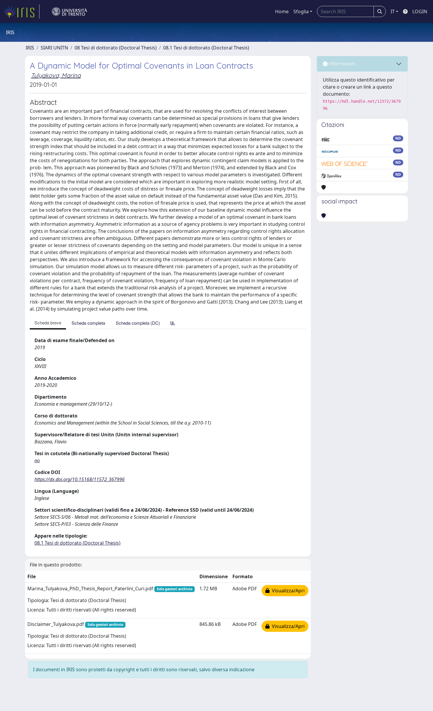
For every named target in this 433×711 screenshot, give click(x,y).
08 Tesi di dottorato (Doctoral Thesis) (116, 47)
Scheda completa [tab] (88, 323)
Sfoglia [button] (301, 11)
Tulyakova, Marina (56, 75)
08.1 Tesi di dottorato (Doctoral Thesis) (206, 47)
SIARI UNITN (54, 47)
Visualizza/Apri (287, 590)
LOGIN (419, 11)
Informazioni (341, 64)
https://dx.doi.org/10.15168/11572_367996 (79, 479)
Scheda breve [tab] (47, 322)
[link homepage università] (69, 11)
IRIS (30, 47)
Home (282, 11)
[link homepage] (21, 11)
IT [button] (393, 11)
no (37, 460)
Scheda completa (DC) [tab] (138, 323)
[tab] (173, 323)
